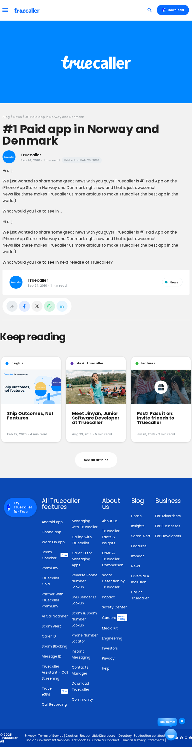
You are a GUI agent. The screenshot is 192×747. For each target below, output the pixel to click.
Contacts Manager (80, 670)
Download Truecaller (80, 686)
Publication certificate (150, 735)
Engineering (112, 638)
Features (138, 546)
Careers (114, 617)
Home (136, 515)
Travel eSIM (54, 691)
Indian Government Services (48, 740)
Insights (137, 525)
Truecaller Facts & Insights (111, 537)
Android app (52, 521)
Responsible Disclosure (97, 735)
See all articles (96, 460)
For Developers (168, 536)
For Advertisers (168, 515)
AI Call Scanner (55, 616)
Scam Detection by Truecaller (113, 581)
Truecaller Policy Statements (142, 740)
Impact (108, 597)
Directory (125, 735)
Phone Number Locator (85, 638)
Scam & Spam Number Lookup (84, 619)
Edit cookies (81, 740)
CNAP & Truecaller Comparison (113, 559)
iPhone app (51, 532)
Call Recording (54, 704)
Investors (110, 648)
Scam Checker (54, 555)
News (135, 566)
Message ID (52, 656)
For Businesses (167, 525)
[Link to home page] (27, 10)
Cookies (72, 735)
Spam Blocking (54, 646)
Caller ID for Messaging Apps (82, 559)
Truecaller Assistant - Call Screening (55, 672)
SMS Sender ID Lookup (84, 600)
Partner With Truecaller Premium (53, 600)
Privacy (108, 658)
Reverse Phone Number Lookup (85, 581)
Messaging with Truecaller (85, 523)
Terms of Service (50, 735)
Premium (50, 568)
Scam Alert (51, 626)
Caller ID (49, 636)
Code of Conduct (105, 740)
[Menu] (5, 10)
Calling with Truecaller (82, 540)
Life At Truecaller (140, 595)
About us (110, 520)
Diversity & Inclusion (140, 579)
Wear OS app (53, 542)
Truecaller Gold (50, 581)
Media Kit (110, 628)
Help (106, 668)
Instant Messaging (81, 654)
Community (82, 699)
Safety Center (114, 607)
